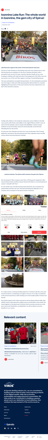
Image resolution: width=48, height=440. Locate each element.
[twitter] (18, 428)
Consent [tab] (8, 210)
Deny (9, 232)
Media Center (28, 406)
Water (5, 406)
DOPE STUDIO (40, 437)
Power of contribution (8, 22)
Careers (26, 415)
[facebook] (5, 428)
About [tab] (39, 210)
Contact (27, 409)
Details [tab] (24, 210)
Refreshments (7, 418)
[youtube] (15, 428)
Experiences (27, 412)
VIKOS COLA (6, 409)
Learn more (11, 359)
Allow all (39, 232)
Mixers (5, 415)
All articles (7, 9)
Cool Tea (6, 412)
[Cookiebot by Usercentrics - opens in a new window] (41, 207)
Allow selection (24, 232)
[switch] (18, 227)
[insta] (9, 428)
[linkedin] (12, 428)
